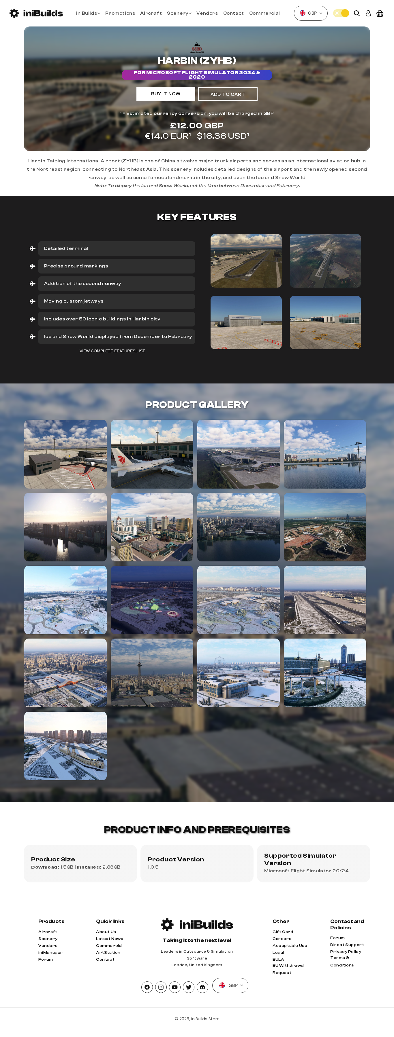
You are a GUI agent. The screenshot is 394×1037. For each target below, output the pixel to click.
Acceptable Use (290, 945)
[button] (88, 13)
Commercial (109, 945)
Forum (45, 959)
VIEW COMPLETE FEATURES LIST (112, 351)
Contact (105, 959)
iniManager (50, 952)
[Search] (357, 13)
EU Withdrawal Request (289, 969)
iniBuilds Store (205, 1019)
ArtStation (108, 952)
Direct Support (347, 945)
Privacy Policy (345, 951)
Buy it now (166, 94)
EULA (278, 959)
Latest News (109, 939)
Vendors (47, 945)
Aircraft (47, 932)
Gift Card (283, 932)
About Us (106, 932)
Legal (278, 952)
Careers (282, 939)
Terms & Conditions (342, 961)
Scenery (47, 939)
